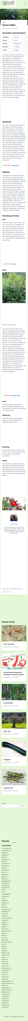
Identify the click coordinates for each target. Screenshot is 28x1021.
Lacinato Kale (8, 788)
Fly (2, 892)
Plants (3, 963)
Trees (3, 22)
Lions (3, 948)
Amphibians (5, 850)
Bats (3, 933)
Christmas (5, 863)
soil (4, 591)
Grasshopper (5, 894)
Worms (4, 929)
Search (4, 803)
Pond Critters (5, 918)
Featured (4, 866)
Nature (4, 961)
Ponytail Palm (8, 703)
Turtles (4, 1007)
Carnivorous (5, 968)
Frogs (3, 853)
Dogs (3, 940)
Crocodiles (5, 996)
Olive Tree (6, 731)
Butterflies (5, 881)
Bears (3, 935)
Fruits (3, 974)
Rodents (4, 953)
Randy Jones (7, 28)
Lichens (4, 979)
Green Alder (6, 588)
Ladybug (4, 896)
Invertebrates (5, 909)
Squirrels (4, 955)
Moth (3, 905)
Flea (3, 889)
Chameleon (5, 994)
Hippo (3, 946)
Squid (3, 926)
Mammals (4, 931)
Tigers (3, 957)
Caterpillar (5, 883)
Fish (3, 868)
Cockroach (5, 885)
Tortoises (4, 1005)
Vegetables (5, 987)
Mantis (4, 900)
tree (8, 591)
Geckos (4, 998)
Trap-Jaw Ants (8, 644)
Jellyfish (4, 916)
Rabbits (4, 950)
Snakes (4, 1003)
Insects (4, 870)
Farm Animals (6, 942)
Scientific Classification (16, 588)
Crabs (3, 913)
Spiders (4, 924)
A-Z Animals (5, 848)
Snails (3, 922)
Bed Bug (4, 874)
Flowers (4, 972)
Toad (3, 857)
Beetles (4, 879)
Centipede (5, 911)
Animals (4, 859)
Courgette (7, 759)
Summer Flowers (6, 983)
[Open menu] (25, 3)
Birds (3, 861)
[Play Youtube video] (14, 503)
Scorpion (4, 920)
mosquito (4, 903)
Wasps (4, 907)
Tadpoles (4, 855)
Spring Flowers (6, 981)
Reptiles (4, 992)
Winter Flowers (6, 990)
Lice (3, 898)
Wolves (4, 959)
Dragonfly (4, 887)
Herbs (3, 977)
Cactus (4, 966)
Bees (3, 876)
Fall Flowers (5, 970)
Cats (3, 937)
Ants (3, 872)
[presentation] (14, 633)
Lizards (4, 1000)
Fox (3, 944)
